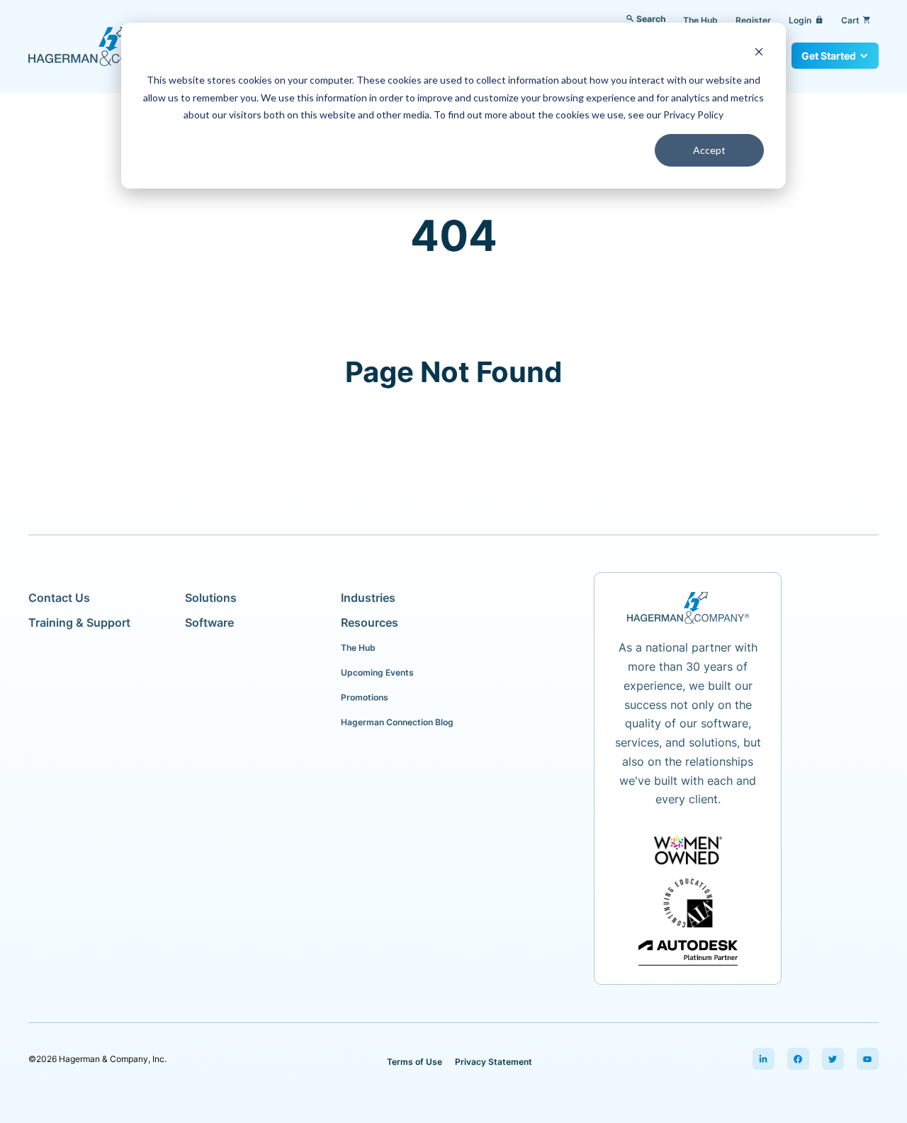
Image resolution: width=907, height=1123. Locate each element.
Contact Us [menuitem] (59, 598)
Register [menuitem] (753, 20)
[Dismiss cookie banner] (759, 53)
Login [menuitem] (806, 20)
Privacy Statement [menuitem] (493, 1061)
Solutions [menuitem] (211, 598)
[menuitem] (764, 1059)
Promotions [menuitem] (364, 697)
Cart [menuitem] (856, 20)
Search (650, 18)
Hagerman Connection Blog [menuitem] (397, 722)
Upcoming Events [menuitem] (377, 672)
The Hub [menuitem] (700, 20)
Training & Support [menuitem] (79, 623)
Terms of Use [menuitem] (414, 1061)
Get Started (828, 56)
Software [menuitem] (209, 623)
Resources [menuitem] (369, 623)
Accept (709, 150)
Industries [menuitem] (368, 598)
